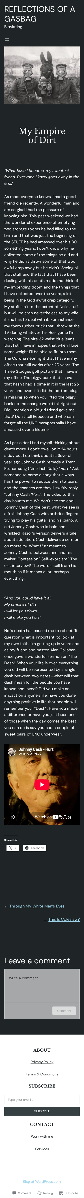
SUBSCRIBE (42, 1111)
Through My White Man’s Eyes (37, 906)
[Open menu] (7, 39)
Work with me (42, 1136)
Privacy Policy (42, 1061)
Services (42, 1149)
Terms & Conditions (42, 1074)
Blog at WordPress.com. (42, 1181)
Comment (64, 1011)
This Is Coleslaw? (64, 919)
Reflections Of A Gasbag (39, 14)
